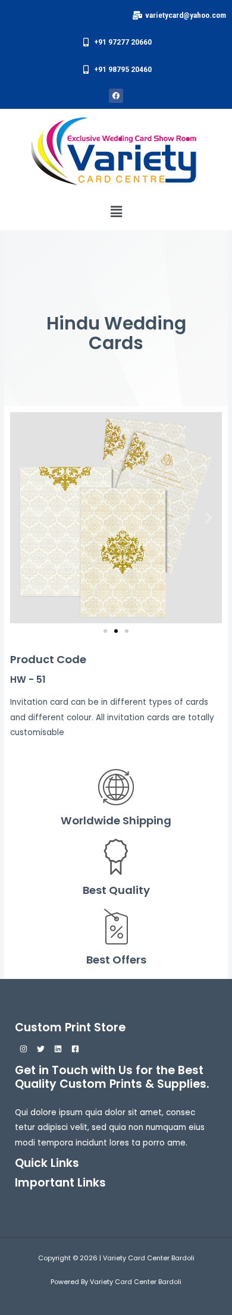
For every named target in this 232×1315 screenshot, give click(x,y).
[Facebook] (75, 1048)
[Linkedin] (58, 1048)
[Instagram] (23, 1048)
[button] (116, 211)
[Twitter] (40, 1048)
